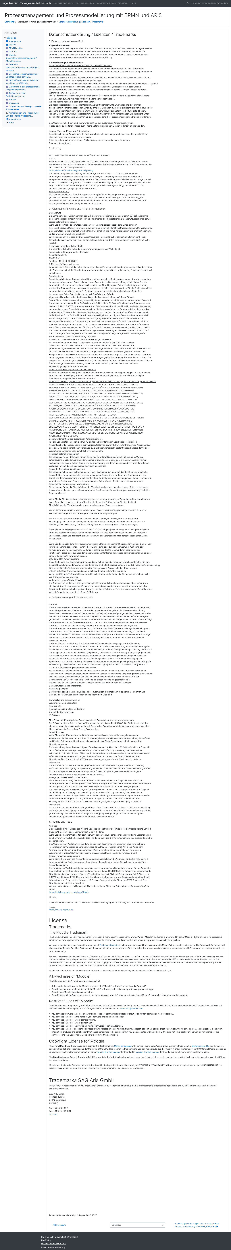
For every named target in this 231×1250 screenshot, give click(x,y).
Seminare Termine (105, 3)
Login (133, 3)
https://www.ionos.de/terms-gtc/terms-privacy (71, 170)
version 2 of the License (108, 1052)
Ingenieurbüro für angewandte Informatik (27, 3)
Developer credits (200, 1046)
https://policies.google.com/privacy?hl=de (69, 892)
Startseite (9, 21)
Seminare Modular (84, 3)
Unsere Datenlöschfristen (53, 1243)
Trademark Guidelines (109, 945)
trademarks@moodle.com (131, 1008)
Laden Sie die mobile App (53, 1247)
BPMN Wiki (123, 3)
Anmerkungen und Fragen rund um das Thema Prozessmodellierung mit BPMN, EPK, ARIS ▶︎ (196, 1225)
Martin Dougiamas (122, 1046)
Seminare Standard (62, 3)
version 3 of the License (147, 1052)
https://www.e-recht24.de (61, 909)
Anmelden (222, 3)
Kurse (11, 122)
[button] (188, 3)
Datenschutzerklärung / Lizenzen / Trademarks (81, 21)
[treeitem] (23, 80)
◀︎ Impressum (59, 1225)
